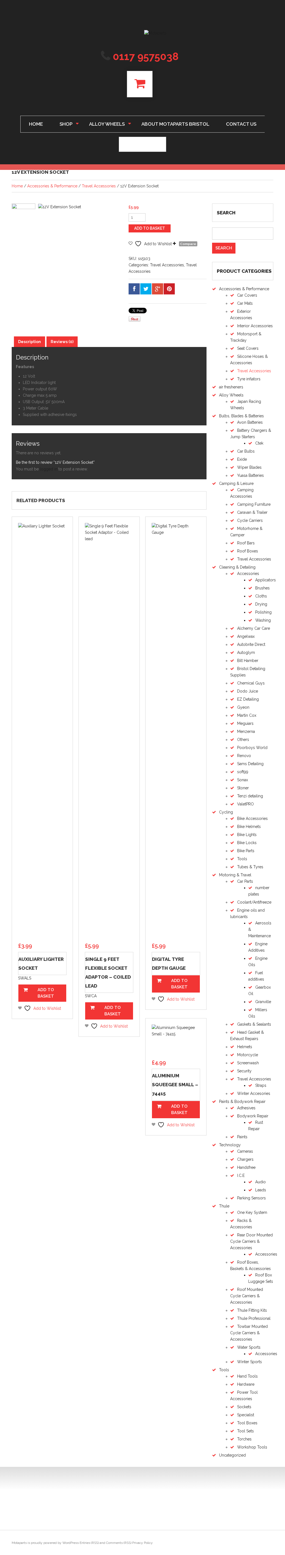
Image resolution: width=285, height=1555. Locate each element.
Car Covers (247, 295)
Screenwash (248, 1063)
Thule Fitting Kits (252, 1310)
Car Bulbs (246, 451)
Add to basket (149, 228)
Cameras (245, 1151)
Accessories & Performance (52, 186)
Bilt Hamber (247, 660)
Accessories (248, 573)
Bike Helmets (249, 826)
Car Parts (245, 881)
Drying (261, 604)
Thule (224, 1206)
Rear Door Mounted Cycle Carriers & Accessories (251, 1241)
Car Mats (245, 303)
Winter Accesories (253, 1093)
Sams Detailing (250, 764)
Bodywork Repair (252, 1116)
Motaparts (19, 1543)
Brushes (262, 588)
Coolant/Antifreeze (254, 902)
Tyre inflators (249, 379)
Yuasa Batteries (250, 475)
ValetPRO (245, 804)
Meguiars (245, 723)
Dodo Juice (247, 691)
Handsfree (246, 1167)
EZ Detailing (248, 699)
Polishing (263, 612)
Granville (263, 1002)
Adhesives (246, 1108)
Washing (263, 620)
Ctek (259, 443)
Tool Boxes (247, 1423)
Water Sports (249, 1347)
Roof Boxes (247, 551)
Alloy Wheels (231, 395)
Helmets (244, 1047)
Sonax (242, 780)
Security (244, 1071)
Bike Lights (247, 834)
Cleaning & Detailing (237, 567)
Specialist (245, 1415)
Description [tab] (29, 341)
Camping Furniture (254, 504)
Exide (242, 459)
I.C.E (241, 1175)
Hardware (245, 1384)
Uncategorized (232, 1455)
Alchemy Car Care (253, 628)
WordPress (70, 1543)
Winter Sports (249, 1362)
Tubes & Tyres (250, 867)
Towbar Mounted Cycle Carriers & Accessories (249, 1332)
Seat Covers (248, 348)
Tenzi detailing (250, 796)
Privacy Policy (142, 1543)
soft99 (242, 772)
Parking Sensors (251, 1198)
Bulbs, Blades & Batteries (241, 416)
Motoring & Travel (235, 875)
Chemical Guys (251, 683)
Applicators (265, 580)
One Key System (252, 1212)
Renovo (244, 755)
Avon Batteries (250, 422)
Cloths (261, 596)
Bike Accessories (252, 818)
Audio (260, 1182)
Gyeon (243, 707)
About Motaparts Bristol (175, 124)
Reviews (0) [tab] (62, 341)
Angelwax (246, 636)
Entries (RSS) (89, 1543)
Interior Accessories (255, 326)
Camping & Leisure (236, 483)
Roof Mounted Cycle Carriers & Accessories (246, 1295)
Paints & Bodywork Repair (242, 1101)
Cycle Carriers (250, 520)
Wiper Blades (249, 467)
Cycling (226, 812)
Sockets (244, 1407)
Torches (244, 1439)
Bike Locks (247, 842)
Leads (260, 1190)
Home (36, 124)
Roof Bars (246, 543)
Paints (242, 1137)
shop (61, 123)
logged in (48, 469)
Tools (242, 859)
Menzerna (246, 731)
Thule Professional (254, 1318)
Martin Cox (246, 715)
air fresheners (231, 387)
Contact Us (241, 124)
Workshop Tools (252, 1447)
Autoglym (246, 652)
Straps (260, 1085)
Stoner (243, 788)
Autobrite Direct (251, 644)
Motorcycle (247, 1055)
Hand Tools (247, 1376)
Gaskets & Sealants (254, 1024)
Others (243, 739)
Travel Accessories (99, 186)
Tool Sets (245, 1431)
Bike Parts (245, 851)
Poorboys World (252, 747)
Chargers (245, 1159)
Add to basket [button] (46, 993)
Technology (230, 1145)
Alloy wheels (103, 123)
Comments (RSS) (118, 1543)
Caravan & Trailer (252, 512)
